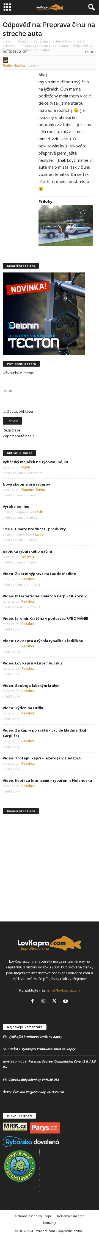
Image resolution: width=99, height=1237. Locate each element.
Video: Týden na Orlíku (24, 707)
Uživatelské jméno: (18, 372)
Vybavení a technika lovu (53, 41)
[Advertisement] (49, 867)
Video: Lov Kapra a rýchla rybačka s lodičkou (43, 640)
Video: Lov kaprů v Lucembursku (32, 663)
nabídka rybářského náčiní (27, 551)
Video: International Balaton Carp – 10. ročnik (45, 596)
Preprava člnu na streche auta (45, 45)
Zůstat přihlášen (20, 411)
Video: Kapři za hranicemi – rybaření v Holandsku (47, 780)
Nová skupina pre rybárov (26, 484)
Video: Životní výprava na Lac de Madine (39, 573)
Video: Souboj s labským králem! (32, 685)
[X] (55, 1001)
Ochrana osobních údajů (33, 1216)
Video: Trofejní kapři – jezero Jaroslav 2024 (41, 758)
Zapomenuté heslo (19, 435)
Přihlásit (12, 421)
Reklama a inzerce (70, 1216)
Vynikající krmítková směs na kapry (35, 1036)
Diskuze (22, 41)
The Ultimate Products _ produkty (34, 528)
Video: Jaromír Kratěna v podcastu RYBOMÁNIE (45, 618)
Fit (5, 1036)
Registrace (11, 430)
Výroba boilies (16, 506)
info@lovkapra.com (63, 990)
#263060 (90, 52)
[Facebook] (33, 1001)
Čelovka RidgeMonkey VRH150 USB (33, 1079)
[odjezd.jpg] (65, 225)
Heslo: (8, 390)
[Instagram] (44, 1001)
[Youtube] (66, 1001)
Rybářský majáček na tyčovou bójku (35, 461)
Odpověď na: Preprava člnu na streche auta (49, 29)
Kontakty (49, 1222)
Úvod (7, 41)
